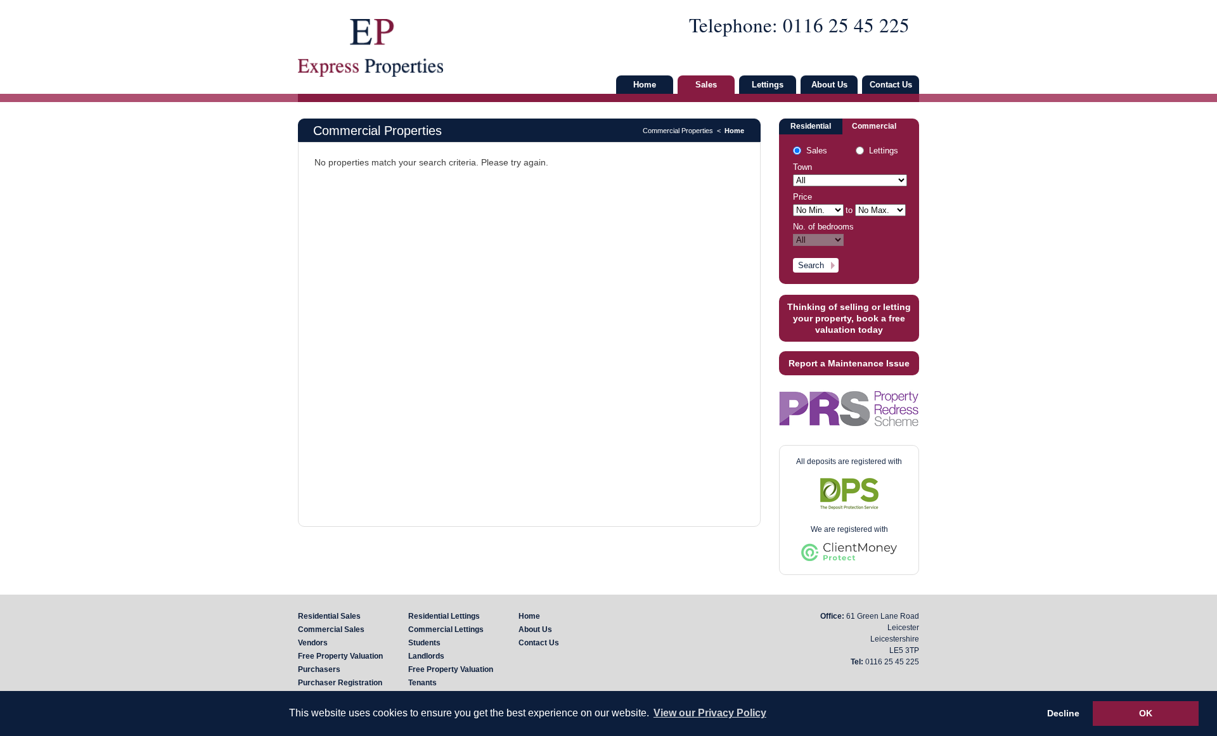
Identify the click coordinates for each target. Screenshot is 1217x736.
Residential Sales (329, 616)
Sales (706, 84)
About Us (829, 84)
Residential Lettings (444, 616)
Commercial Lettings (446, 629)
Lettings (767, 84)
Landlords (426, 656)
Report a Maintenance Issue (849, 363)
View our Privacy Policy (710, 712)
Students (424, 642)
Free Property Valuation (340, 656)
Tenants (422, 682)
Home (644, 84)
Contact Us (891, 84)
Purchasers (319, 669)
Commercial (874, 126)
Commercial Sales (331, 629)
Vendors (313, 642)
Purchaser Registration (340, 682)
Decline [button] (1063, 713)
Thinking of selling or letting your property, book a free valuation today (849, 318)
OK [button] (1145, 713)
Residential (810, 126)
